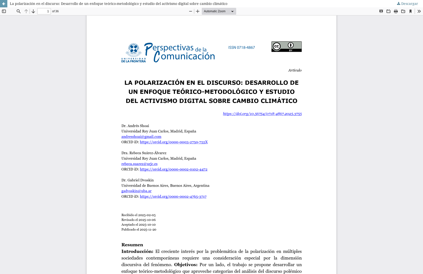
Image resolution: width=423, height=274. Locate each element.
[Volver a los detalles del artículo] (3, 3)
